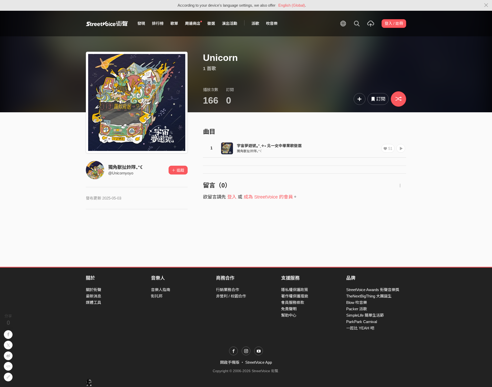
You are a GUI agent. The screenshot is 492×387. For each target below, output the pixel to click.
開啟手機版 (229, 362)
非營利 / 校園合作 (231, 296)
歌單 (174, 23)
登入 (232, 197)
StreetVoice (107, 23)
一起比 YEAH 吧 (360, 328)
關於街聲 (93, 290)
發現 (141, 23)
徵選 (211, 23)
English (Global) (291, 5)
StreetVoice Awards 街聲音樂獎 (372, 290)
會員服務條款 (292, 302)
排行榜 (157, 23)
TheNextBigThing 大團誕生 (369, 296)
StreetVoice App (258, 362)
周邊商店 (192, 23)
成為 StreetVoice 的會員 (268, 197)
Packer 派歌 (356, 309)
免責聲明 (288, 309)
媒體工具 (93, 302)
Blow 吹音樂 (356, 302)
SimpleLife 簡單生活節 (365, 315)
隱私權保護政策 (294, 290)
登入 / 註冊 (394, 23)
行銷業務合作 (227, 290)
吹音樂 (272, 23)
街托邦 (156, 296)
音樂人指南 (160, 290)
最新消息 (93, 296)
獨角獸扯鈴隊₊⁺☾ (126, 167)
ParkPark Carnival (361, 321)
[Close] (486, 5)
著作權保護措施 (294, 296)
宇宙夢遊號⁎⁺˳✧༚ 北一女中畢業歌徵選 (269, 145)
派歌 (255, 23)
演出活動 (229, 23)
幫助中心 (288, 315)
